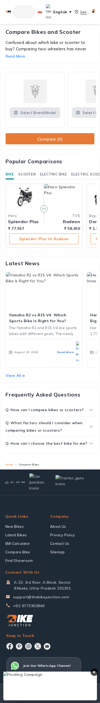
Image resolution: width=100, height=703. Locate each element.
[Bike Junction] (8, 12)
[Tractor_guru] (73, 482)
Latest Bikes (16, 535)
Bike (10, 174)
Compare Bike (17, 552)
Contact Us (59, 543)
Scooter (27, 174)
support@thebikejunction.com (41, 597)
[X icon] (37, 646)
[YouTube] (47, 646)
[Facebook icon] (9, 646)
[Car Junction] (38, 482)
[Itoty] (18, 482)
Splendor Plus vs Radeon (44, 238)
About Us (58, 526)
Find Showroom (19, 560)
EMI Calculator (17, 543)
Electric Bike (53, 174)
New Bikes (14, 526)
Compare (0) (50, 139)
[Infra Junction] (23, 482)
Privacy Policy (62, 535)
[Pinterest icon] (19, 646)
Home (9, 464)
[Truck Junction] (12, 482)
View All (13, 375)
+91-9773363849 (29, 605)
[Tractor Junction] (7, 482)
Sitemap (57, 552)
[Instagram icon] (28, 646)
